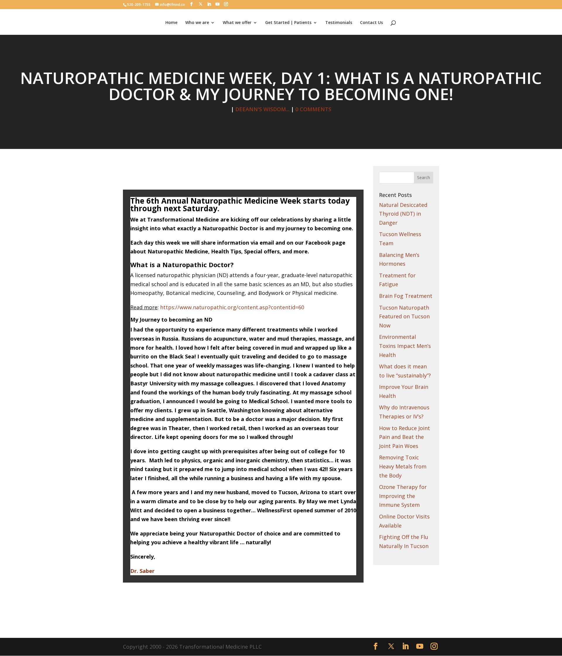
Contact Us (371, 22)
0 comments (313, 109)
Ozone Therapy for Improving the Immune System (403, 495)
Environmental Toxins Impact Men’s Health (405, 345)
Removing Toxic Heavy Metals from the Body (402, 466)
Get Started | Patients (288, 22)
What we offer (237, 22)
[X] (200, 4)
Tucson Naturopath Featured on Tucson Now (404, 316)
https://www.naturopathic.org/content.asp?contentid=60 (232, 307)
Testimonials (338, 22)
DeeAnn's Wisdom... (262, 109)
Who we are (197, 22)
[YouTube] (217, 4)
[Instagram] (226, 4)
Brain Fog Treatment (405, 295)
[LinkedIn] (209, 4)
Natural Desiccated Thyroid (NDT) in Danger (403, 213)
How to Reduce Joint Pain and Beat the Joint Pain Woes (404, 437)
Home (171, 22)
